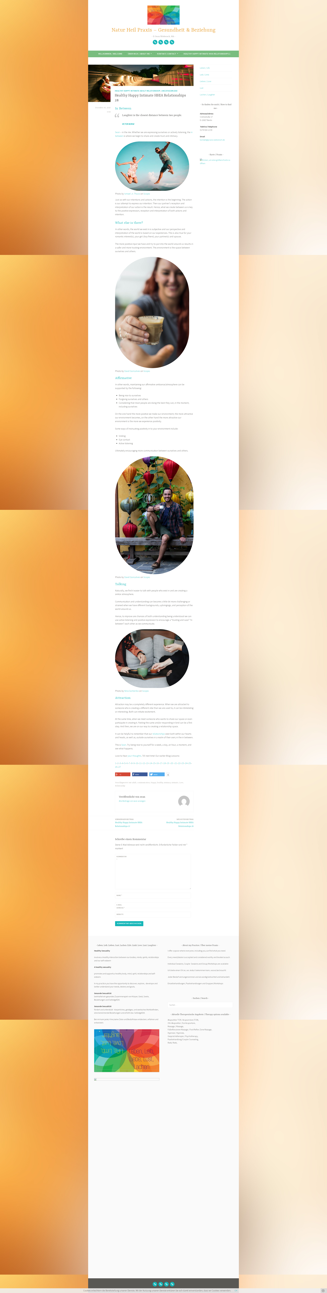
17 (161, 763)
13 (147, 763)
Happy (153, 783)
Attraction (123, 698)
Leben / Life (205, 68)
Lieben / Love (205, 81)
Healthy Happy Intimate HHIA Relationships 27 (128, 822)
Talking (120, 584)
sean (109, 112)
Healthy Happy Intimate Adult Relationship (137, 91)
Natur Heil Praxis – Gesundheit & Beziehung (163, 30)
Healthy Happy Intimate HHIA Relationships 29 (180, 822)
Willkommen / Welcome (110, 54)
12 (144, 763)
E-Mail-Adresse (120, 906)
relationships (159, 733)
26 (116, 766)
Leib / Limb (204, 74)
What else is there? (129, 223)
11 (140, 763)
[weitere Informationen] (168, 775)
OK (236, 1290)
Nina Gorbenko (131, 690)
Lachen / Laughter (207, 94)
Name (119, 895)
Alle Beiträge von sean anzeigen (132, 801)
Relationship (120, 786)
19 (168, 763)
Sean (117, 132)
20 (172, 763)
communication (143, 783)
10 (137, 763)
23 (183, 763)
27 (120, 766)
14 (151, 763)
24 (186, 763)
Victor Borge (128, 124)
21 (176, 763)
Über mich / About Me (139, 54)
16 (157, 763)
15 (154, 763)
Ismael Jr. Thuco (132, 193)
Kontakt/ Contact (166, 54)
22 (179, 763)
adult (134, 783)
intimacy (167, 783)
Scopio (147, 193)
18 (164, 763)
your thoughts (134, 755)
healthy (160, 783)
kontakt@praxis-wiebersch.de (212, 140)
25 (190, 763)
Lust (201, 88)
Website (119, 914)
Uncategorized (169, 91)
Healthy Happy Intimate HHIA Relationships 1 (207, 54)
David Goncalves (132, 371)
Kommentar (121, 857)
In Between (123, 108)
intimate (175, 783)
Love (181, 783)
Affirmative (123, 378)
